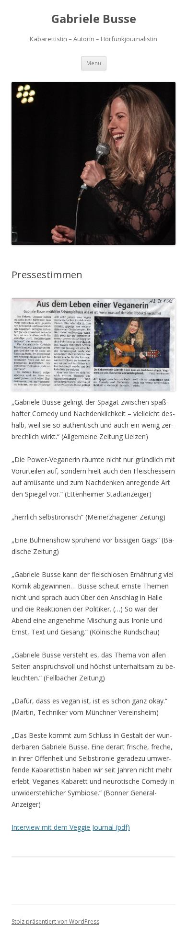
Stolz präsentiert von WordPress (55, 921)
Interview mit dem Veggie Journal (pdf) (71, 827)
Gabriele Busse (93, 18)
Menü (93, 63)
